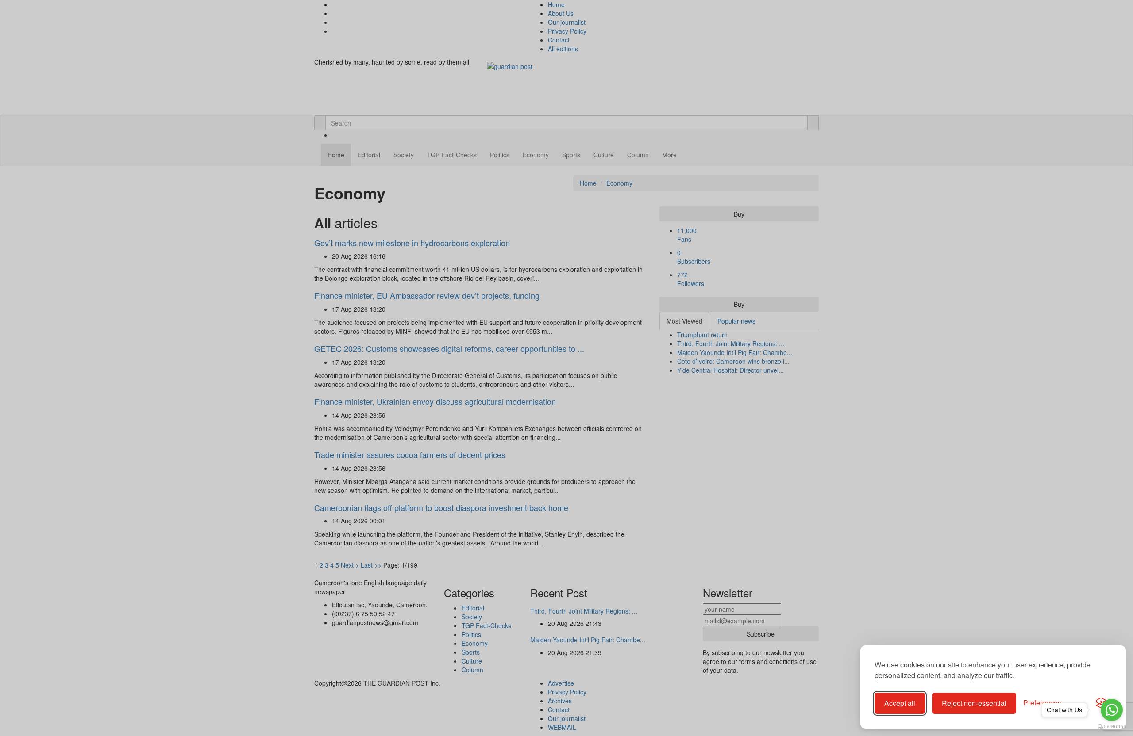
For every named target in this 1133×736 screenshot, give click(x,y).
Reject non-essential (974, 703)
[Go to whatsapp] (1112, 710)
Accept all (899, 703)
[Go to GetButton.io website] (1112, 727)
